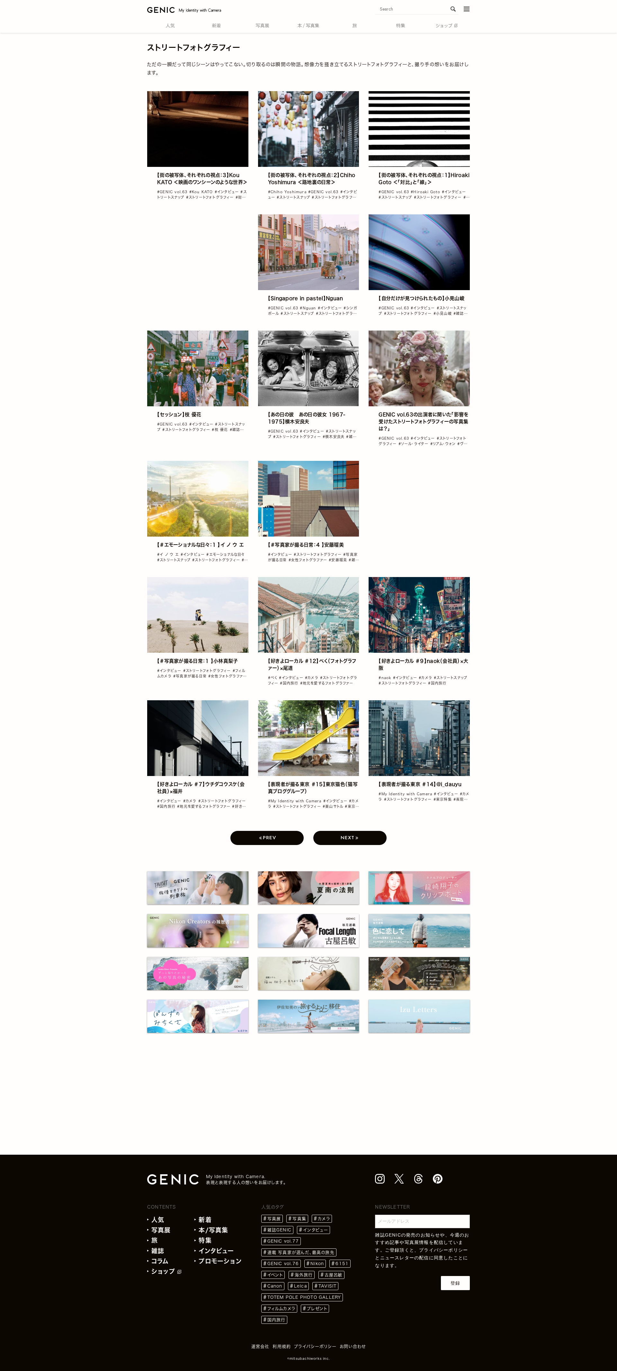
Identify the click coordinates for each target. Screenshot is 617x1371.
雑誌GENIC (279, 1230)
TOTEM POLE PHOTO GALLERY (304, 1297)
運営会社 (260, 1346)
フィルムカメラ (281, 1308)
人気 (157, 1220)
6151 (342, 1264)
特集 (205, 1240)
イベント (275, 1275)
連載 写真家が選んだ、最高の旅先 (301, 1252)
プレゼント (317, 1308)
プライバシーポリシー (443, 1250)
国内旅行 (276, 1320)
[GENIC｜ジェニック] (184, 9)
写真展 (161, 1230)
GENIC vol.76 (283, 1264)
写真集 (299, 1219)
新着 (205, 1220)
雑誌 (157, 1251)
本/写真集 (213, 1230)
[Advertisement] (197, 254)
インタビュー (216, 1251)
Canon (274, 1286)
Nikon (317, 1264)
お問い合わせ (353, 1346)
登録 (455, 1283)
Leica (300, 1286)
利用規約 (282, 1346)
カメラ (324, 1219)
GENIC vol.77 (283, 1241)
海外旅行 (304, 1275)
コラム (160, 1261)
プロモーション (220, 1261)
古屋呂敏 (334, 1275)
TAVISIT (327, 1286)
